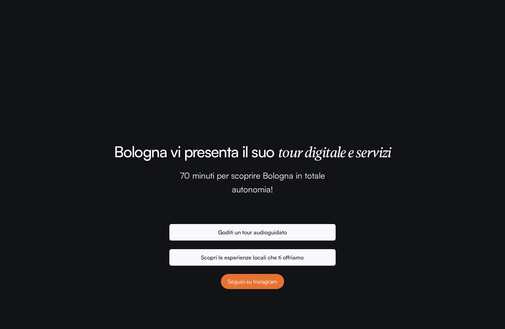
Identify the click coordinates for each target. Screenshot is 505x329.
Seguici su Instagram (252, 281)
